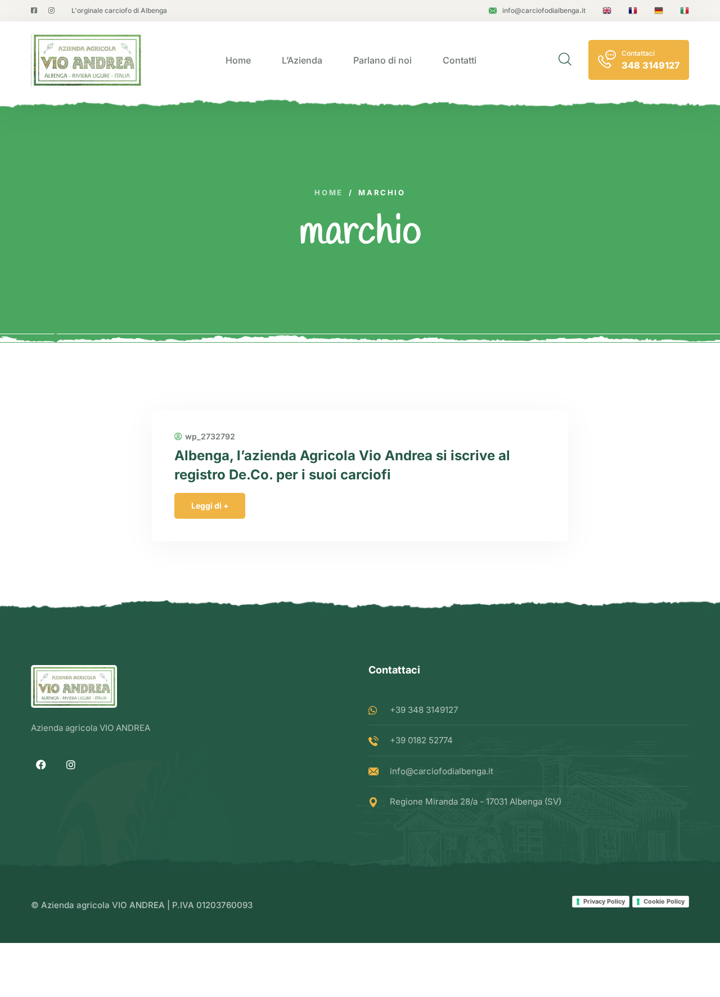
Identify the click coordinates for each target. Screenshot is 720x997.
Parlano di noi (382, 60)
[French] (632, 10)
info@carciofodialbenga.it (544, 10)
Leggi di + (210, 505)
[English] (606, 10)
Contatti (459, 60)
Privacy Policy (604, 901)
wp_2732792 (210, 437)
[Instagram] (71, 765)
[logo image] (87, 60)
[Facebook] (41, 765)
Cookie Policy (664, 901)
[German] (658, 10)
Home (238, 60)
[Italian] (684, 10)
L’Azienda (302, 60)
